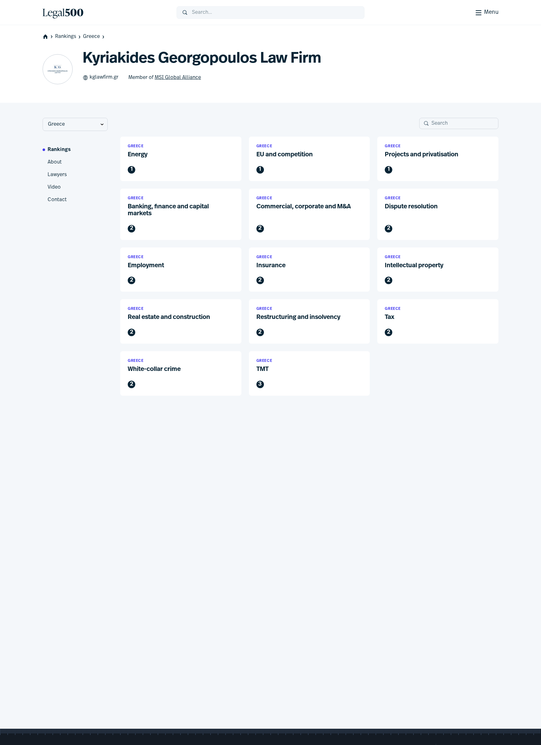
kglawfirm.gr (104, 77)
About (55, 162)
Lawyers (57, 174)
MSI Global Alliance (178, 77)
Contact (57, 199)
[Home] (105, 12)
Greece (91, 36)
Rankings (65, 36)
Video (54, 187)
